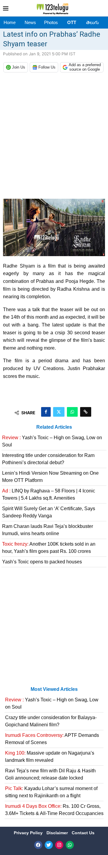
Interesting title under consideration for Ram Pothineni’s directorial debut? (48, 459)
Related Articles (54, 427)
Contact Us (83, 832)
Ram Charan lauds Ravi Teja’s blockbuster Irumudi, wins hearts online (47, 530)
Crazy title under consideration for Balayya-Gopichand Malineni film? (51, 721)
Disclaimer (57, 832)
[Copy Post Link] (85, 412)
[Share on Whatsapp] (72, 412)
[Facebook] (38, 845)
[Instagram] (59, 845)
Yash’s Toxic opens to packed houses (42, 561)
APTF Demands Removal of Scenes (52, 739)
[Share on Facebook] (46, 412)
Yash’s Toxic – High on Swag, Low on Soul (52, 441)
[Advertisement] (54, 137)
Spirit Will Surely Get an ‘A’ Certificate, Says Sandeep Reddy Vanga (48, 512)
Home (10, 22)
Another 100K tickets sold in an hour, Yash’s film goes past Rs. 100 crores (48, 547)
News (30, 22)
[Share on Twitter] (58, 412)
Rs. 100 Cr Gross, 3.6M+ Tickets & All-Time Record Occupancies (54, 810)
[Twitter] (49, 845)
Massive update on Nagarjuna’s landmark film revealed (49, 756)
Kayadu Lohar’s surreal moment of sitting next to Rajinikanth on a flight (51, 792)
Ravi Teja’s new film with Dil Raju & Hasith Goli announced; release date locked (50, 774)
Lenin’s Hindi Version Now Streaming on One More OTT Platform (50, 476)
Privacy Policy (29, 832)
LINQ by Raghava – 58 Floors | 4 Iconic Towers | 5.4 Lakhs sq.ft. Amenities (48, 494)
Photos (51, 22)
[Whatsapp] (70, 845)
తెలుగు (92, 22)
